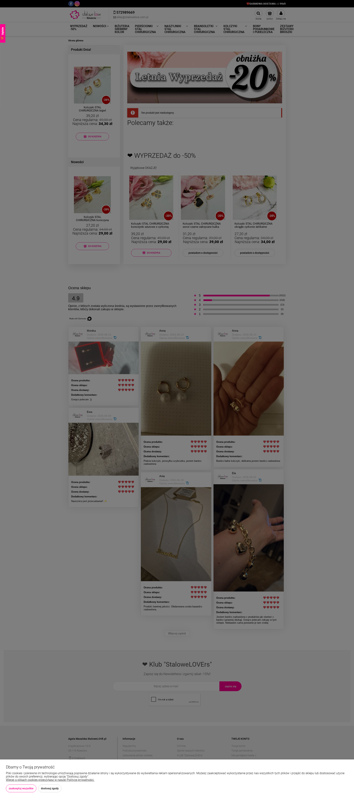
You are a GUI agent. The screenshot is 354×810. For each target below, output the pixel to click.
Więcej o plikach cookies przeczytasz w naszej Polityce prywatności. (50, 780)
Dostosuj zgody (50, 788)
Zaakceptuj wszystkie (21, 788)
